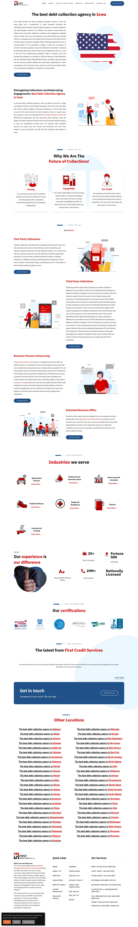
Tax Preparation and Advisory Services (105, 897)
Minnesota (40, 826)
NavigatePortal (57, 897)
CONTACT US (109, 693)
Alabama (56, 729)
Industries (89, 3)
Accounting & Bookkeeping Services (104, 890)
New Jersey (98, 743)
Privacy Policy (76, 880)
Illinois (40, 784)
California (39, 747)
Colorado (40, 752)
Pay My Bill (117, 3)
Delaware (40, 761)
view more (119, 678)
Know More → (36, 484)
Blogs (71, 900)
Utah (98, 808)
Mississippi (40, 831)
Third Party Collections (79, 281)
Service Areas (59, 885)
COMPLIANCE (74, 871)
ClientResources (57, 890)
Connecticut (39, 757)
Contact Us (101, 3)
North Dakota (98, 761)
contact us (74, 876)
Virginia (98, 817)
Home (44, 3)
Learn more (22, 74)
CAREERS (72, 867)
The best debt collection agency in (35, 729)
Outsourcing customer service (24, 362)
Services (79, 3)
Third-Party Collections (103, 876)
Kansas (40, 794)
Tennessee (98, 798)
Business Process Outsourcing (106, 885)
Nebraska (98, 729)
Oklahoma (98, 771)
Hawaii (40, 775)
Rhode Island (98, 784)
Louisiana (40, 803)
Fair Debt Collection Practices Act (54, 115)
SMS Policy (74, 891)
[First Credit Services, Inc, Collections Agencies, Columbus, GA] (117, 624)
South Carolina (98, 789)
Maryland (40, 812)
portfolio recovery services (105, 906)
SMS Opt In (74, 895)
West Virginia (98, 826)
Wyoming (98, 835)
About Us (57, 871)
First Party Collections (27, 239)
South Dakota (98, 794)
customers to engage (21, 382)
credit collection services (104, 902)
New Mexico (98, 747)
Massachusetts (40, 817)
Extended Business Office (103, 880)
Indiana (40, 789)
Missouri (40, 835)
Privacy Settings (28, 922)
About (51, 3)
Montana (40, 840)
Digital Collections (64, 3)
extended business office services (89, 419)
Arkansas (40, 743)
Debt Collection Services (103, 867)
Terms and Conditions (74, 886)
